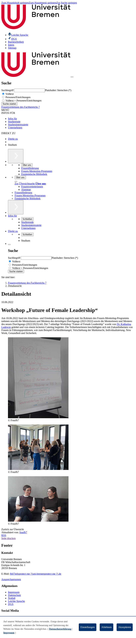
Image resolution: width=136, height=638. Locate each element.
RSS (3, 535)
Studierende (14, 121)
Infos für (12, 118)
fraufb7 (23, 532)
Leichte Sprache (16, 601)
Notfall (11, 598)
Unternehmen (15, 127)
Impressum (13, 592)
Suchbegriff (7, 90)
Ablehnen (106, 627)
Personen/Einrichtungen (18, 97)
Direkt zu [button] (13, 231)
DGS (10, 604)
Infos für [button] (12, 215)
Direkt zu (13, 138)
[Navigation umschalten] (72, 76)
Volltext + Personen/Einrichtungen (23, 100)
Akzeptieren (124, 627)
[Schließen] (16, 181)
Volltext (9, 93)
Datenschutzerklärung (60, 629)
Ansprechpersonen (11, 579)
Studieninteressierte (18, 124)
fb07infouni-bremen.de (35, 573)
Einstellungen (87, 627)
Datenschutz (14, 595)
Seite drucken (8, 538)
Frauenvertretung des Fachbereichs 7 (20, 107)
